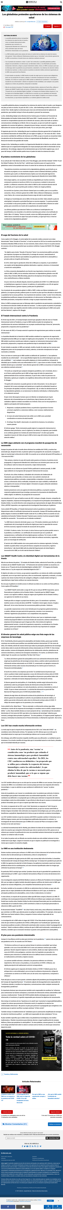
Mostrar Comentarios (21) (16, 1124)
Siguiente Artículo (55, 1112)
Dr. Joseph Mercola (30, 21)
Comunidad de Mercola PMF (8, 1160)
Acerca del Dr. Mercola (6, 1156)
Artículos (3, 1158)
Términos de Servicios (25, 1201)
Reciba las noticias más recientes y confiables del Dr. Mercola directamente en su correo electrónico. (31, 1134)
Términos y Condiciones (38, 1158)
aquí (31, 1179)
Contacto (34, 1156)
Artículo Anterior (7, 1112)
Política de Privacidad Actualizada (40, 1160)
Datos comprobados (42, 21)
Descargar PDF (9, 27)
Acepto (50, 1200)
